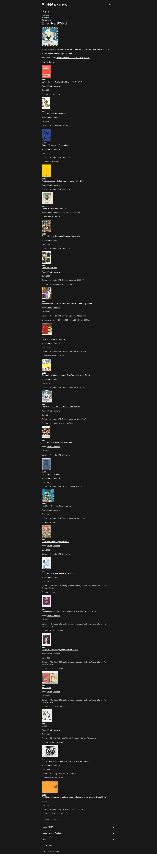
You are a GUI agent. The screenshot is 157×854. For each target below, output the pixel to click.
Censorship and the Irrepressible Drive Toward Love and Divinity (66, 375)
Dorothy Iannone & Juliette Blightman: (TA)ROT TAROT (62, 82)
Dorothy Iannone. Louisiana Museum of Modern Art (61, 236)
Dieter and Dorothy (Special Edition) (55, 541)
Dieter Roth (65, 212)
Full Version (47, 845)
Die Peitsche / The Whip (51, 474)
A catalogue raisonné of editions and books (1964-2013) (63, 181)
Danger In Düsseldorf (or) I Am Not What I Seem (60, 649)
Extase (44, 726)
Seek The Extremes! (49, 267)
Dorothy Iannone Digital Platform (60, 53)
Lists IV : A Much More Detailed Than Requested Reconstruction (66, 761)
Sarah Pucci (75, 212)
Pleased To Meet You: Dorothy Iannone (56, 145)
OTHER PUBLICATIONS (101, 49)
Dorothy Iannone (53, 86)
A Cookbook (46, 687)
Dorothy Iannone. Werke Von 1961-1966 (57, 442)
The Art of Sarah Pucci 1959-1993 (54, 208)
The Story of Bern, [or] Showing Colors (56, 506)
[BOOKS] (50, 37)
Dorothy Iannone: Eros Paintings (54, 113)
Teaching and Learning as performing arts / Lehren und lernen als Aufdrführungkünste (74, 797)
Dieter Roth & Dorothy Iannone (53, 339)
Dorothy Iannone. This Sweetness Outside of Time (61, 407)
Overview (45, 15)
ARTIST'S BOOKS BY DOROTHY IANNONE (74, 49)
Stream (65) (46, 20)
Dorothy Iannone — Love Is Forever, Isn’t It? (73, 57)
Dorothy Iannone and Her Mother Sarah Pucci (59, 573)
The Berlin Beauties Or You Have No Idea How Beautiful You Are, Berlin (69, 611)
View (44, 79)
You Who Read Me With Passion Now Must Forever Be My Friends (67, 303)
